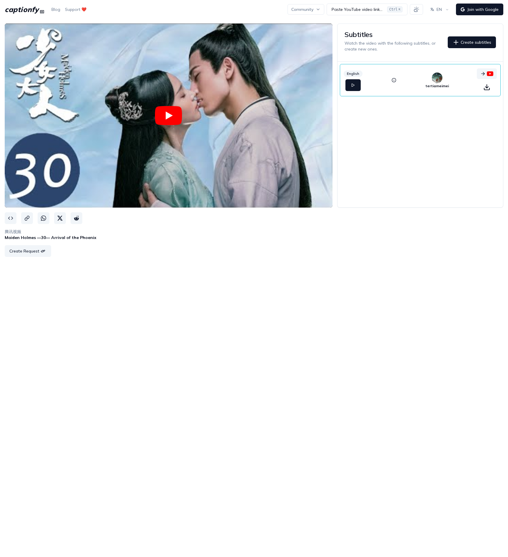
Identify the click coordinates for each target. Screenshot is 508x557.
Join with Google (483, 9)
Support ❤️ (75, 9)
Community (302, 9)
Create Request (24, 251)
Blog (55, 9)
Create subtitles (476, 42)
